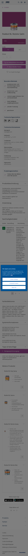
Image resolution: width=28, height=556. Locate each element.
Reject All (14, 287)
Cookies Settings (14, 279)
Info (12, 275)
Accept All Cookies (14, 283)
